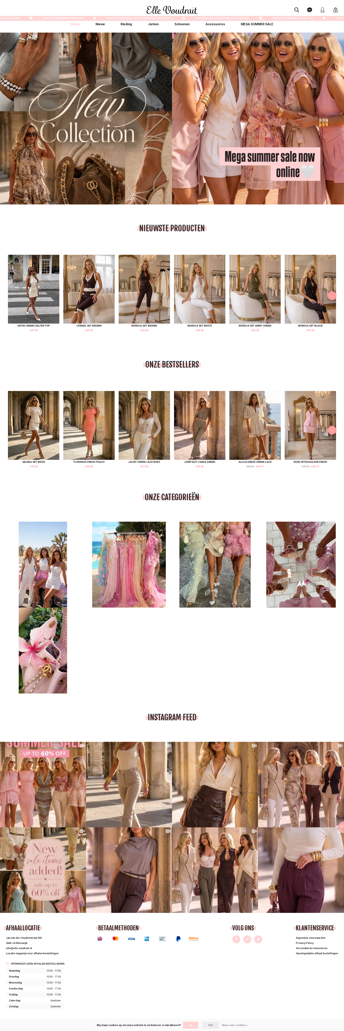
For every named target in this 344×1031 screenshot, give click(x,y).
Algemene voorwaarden (310, 937)
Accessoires (215, 24)
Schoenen (182, 24)
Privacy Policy (305, 943)
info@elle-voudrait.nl (19, 948)
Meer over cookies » (234, 1025)
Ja (190, 1025)
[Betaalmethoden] (100, 938)
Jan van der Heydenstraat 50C (24, 937)
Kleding (126, 24)
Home (75, 24)
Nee (210, 1025)
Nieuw (100, 24)
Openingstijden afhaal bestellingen (317, 953)
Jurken (153, 24)
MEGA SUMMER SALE (257, 24)
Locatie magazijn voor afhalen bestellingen (32, 953)
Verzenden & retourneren (311, 948)
